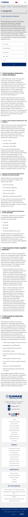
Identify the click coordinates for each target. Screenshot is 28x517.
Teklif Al (22, 514)
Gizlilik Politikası (14, 434)
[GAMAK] (5, 2)
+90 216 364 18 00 (15, 409)
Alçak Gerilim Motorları (14, 461)
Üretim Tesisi (14, 432)
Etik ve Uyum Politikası (14, 425)
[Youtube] (18, 414)
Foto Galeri (14, 440)
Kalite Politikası (14, 423)
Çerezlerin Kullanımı (17, 511)
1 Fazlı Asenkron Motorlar (14, 448)
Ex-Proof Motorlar (14, 452)
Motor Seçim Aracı (14, 473)
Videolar (14, 479)
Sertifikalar (14, 481)
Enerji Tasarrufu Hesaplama (14, 475)
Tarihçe (14, 419)
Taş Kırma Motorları (14, 456)
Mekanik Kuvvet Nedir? (14, 500)
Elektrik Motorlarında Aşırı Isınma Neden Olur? (14, 498)
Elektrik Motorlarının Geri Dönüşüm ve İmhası (14, 489)
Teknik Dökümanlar (14, 477)
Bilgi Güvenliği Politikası (14, 430)
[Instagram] (12, 414)
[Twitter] (16, 414)
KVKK (23, 511)
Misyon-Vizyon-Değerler (14, 421)
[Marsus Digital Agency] (14, 514)
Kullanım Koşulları (7, 511)
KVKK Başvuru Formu (14, 438)
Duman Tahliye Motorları (14, 454)
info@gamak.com (15, 406)
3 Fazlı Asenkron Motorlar (14, 450)
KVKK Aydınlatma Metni (14, 436)
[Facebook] (9, 414)
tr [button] (18, 2)
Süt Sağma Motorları (14, 459)
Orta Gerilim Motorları (14, 463)
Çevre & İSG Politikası (14, 428)
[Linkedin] (14, 414)
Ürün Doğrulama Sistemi (14, 465)
